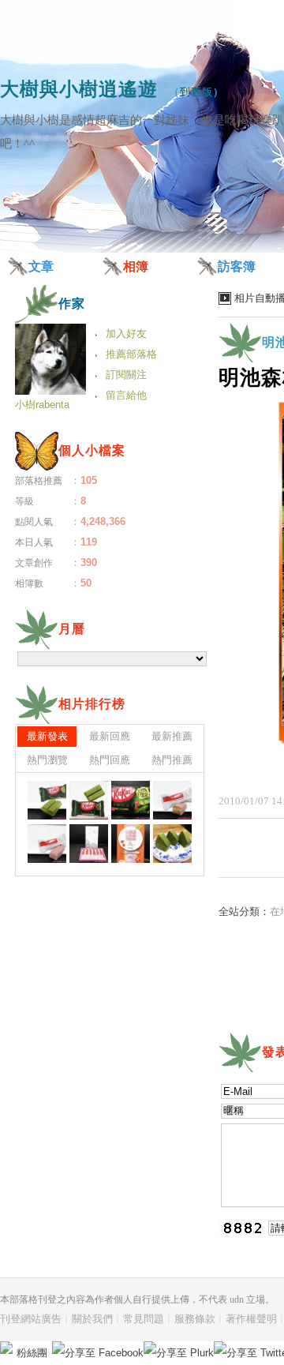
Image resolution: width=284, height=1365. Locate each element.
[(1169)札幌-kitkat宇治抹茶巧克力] (130, 800)
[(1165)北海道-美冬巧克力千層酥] (130, 843)
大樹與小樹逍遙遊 (79, 88)
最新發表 (47, 736)
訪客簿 (237, 266)
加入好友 (126, 333)
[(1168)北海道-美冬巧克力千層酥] (172, 800)
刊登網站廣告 (31, 1319)
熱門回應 (109, 760)
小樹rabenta (42, 405)
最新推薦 (171, 736)
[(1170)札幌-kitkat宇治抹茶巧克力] (88, 800)
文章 (41, 266)
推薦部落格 (131, 354)
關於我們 (92, 1319)
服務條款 (194, 1319)
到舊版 (196, 92)
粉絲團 (32, 1353)
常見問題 (143, 1319)
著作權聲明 (251, 1319)
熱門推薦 (171, 760)
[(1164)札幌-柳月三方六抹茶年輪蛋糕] (172, 843)
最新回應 (109, 736)
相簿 (135, 266)
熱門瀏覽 (47, 760)
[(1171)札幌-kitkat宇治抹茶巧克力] (47, 800)
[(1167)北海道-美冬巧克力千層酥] (47, 843)
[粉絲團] (6, 1347)
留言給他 (126, 395)
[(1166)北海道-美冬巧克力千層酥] (88, 843)
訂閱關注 (126, 375)
